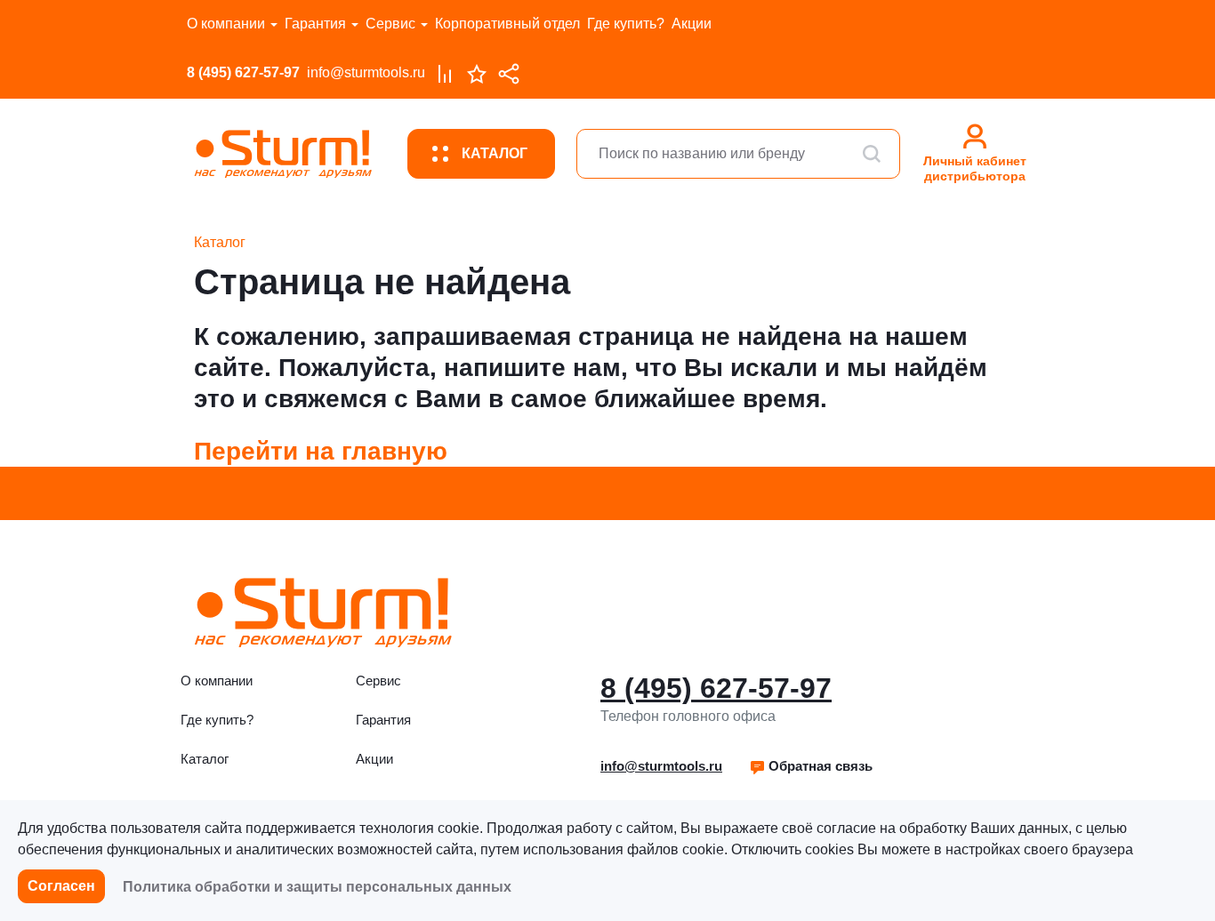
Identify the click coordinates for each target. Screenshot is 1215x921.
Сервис (390, 23)
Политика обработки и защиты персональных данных (317, 886)
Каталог (205, 758)
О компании (226, 23)
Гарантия (315, 23)
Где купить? (625, 23)
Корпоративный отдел (507, 23)
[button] (811, 766)
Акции (692, 23)
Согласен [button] (61, 885)
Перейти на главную (320, 451)
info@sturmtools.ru (366, 72)
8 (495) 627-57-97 (243, 72)
